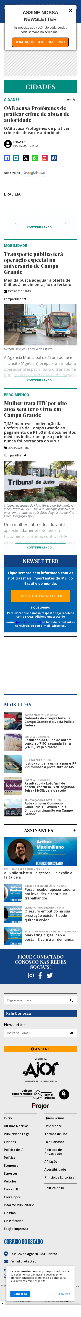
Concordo (20, 1294)
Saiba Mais (64, 1293)
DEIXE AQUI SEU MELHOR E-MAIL (40, 42)
